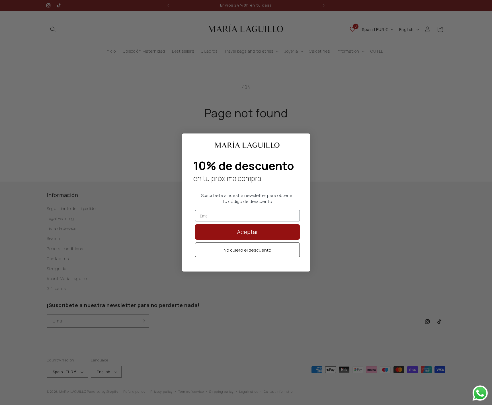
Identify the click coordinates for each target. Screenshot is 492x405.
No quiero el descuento (247, 250)
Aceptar (247, 232)
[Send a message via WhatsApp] (480, 393)
